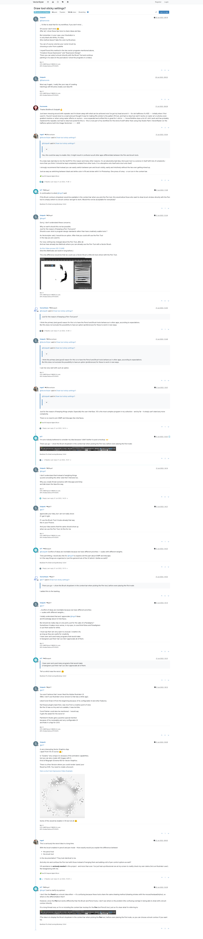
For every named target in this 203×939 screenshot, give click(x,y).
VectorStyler (38, 2)
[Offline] (36, 108)
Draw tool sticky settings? (66, 138)
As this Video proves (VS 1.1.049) (52, 248)
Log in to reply (164, 12)
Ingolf (42, 134)
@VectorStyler (50, 134)
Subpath (43, 17)
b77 (41, 190)
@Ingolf (47, 190)
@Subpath (54, 308)
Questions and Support (43, 12)
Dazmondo (43, 106)
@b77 (49, 506)
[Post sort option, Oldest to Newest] (156, 12)
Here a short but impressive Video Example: (56, 771)
